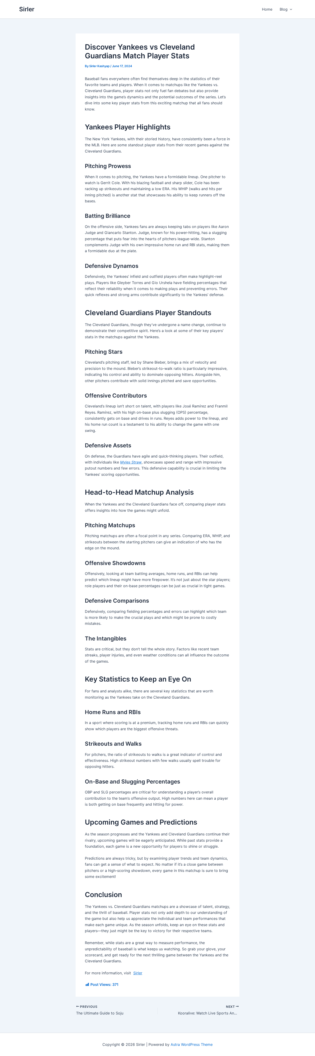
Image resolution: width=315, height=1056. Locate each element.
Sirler (26, 9)
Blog (284, 9)
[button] (290, 9)
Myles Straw (131, 462)
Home (267, 9)
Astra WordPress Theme (192, 1044)
